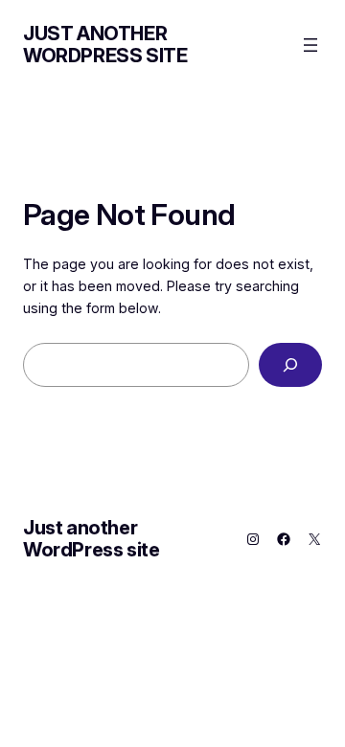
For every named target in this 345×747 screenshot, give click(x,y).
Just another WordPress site (105, 44)
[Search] (290, 365)
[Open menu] (310, 45)
